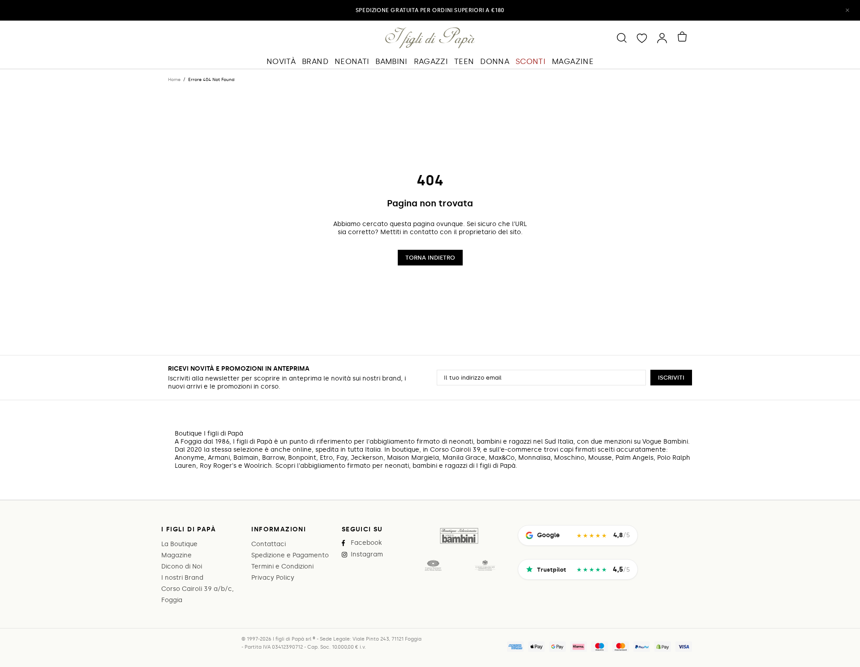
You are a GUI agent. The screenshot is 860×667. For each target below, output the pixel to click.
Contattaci (268, 544)
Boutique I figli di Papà (430, 37)
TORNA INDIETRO (430, 257)
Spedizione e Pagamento (290, 555)
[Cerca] (621, 37)
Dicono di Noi (181, 566)
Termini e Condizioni (282, 566)
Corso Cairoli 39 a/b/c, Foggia (197, 594)
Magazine (176, 555)
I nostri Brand (182, 577)
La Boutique (179, 544)
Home (174, 79)
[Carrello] (683, 36)
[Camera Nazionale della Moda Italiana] (433, 565)
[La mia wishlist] (642, 37)
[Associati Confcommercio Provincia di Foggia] (485, 565)
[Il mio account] (662, 37)
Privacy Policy (272, 577)
